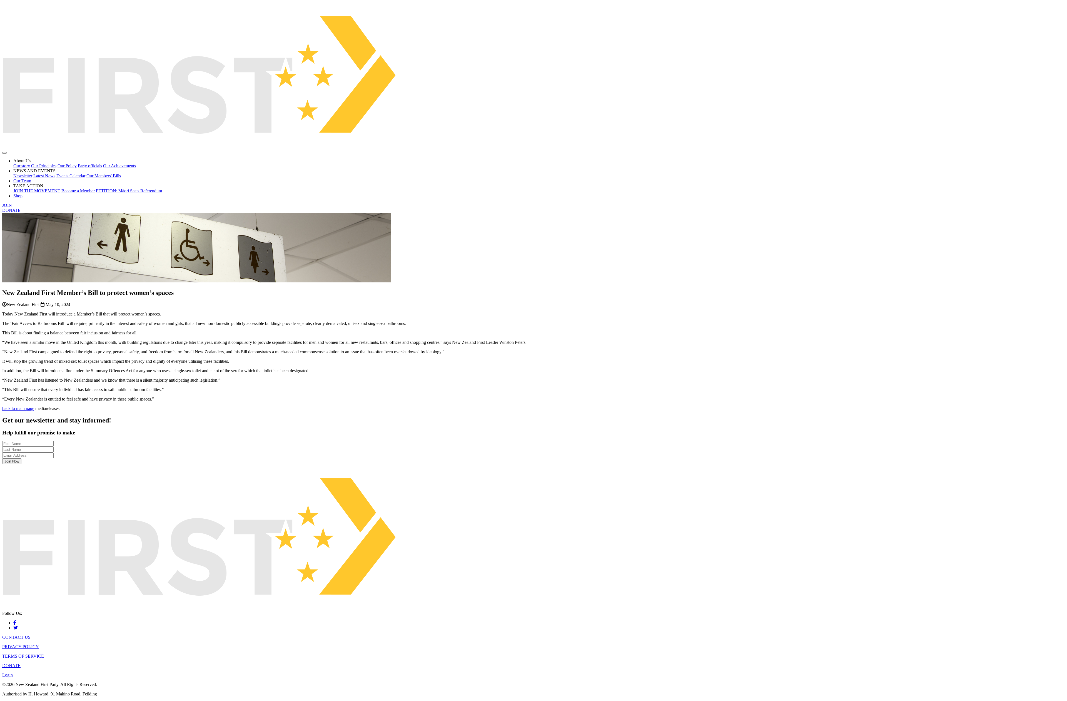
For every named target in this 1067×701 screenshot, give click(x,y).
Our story (21, 165)
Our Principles (43, 165)
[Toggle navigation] (4, 153)
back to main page (18, 408)
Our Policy (67, 165)
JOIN (7, 205)
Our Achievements (119, 165)
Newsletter (22, 175)
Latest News (44, 175)
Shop (18, 195)
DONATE (11, 210)
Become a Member (78, 190)
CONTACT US (16, 637)
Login (7, 675)
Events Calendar (70, 175)
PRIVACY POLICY (20, 646)
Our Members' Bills (103, 175)
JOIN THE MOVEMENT (36, 190)
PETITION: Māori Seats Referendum (129, 190)
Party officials (90, 165)
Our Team (22, 180)
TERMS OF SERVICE (23, 656)
